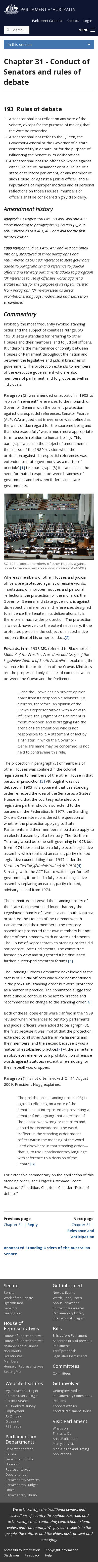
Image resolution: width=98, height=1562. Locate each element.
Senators (11, 1308)
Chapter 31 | (21, 1224)
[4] (79, 865)
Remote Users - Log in (22, 1395)
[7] (59, 1049)
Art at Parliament (65, 1438)
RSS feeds (13, 1426)
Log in (87, 20)
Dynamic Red (13, 1303)
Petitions (59, 1400)
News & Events (64, 1292)
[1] (22, 467)
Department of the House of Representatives (19, 1464)
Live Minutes (13, 1356)
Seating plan (13, 1313)
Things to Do (62, 1433)
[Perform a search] (8, 29)
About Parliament (66, 1303)
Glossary (12, 1421)
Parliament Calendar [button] (47, 20)
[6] (89, 1001)
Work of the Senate (18, 1298)
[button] (86, 30)
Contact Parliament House (72, 1411)
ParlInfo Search (17, 1400)
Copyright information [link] (62, 1550)
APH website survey (20, 1406)
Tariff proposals (65, 1350)
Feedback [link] (32, 1555)
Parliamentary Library (68, 1313)
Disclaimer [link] (11, 1555)
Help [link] (48, 1555)
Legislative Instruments (70, 1356)
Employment (15, 1411)
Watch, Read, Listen (67, 1298)
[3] (42, 781)
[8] (32, 1163)
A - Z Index (13, 1416)
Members (11, 1361)
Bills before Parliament (70, 1335)
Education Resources (69, 1308)
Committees (62, 1373)
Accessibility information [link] (22, 1550)
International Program (69, 1318)
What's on (60, 1428)
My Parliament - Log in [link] (22, 1390)
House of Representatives (23, 1335)
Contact (73, 20)
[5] (70, 960)
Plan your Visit (63, 1443)
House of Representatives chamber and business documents (23, 1345)
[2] (67, 637)
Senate (9, 1292)
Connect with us (65, 1406)
